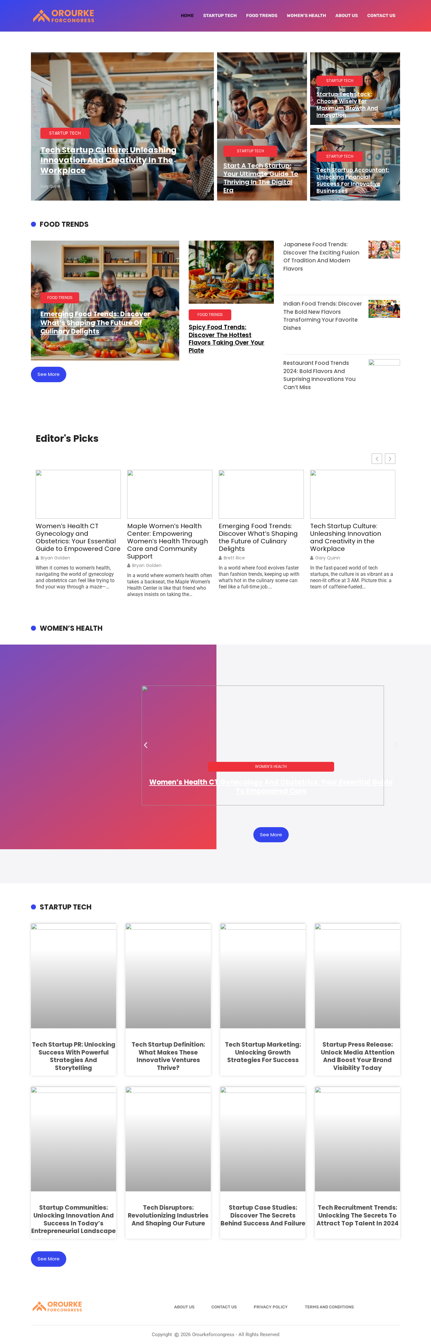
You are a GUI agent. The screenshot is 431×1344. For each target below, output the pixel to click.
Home (187, 15)
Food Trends (261, 15)
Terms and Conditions (329, 1307)
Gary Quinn (327, 557)
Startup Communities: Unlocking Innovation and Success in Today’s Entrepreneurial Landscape (73, 1219)
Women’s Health (306, 15)
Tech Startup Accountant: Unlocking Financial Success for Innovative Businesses (352, 180)
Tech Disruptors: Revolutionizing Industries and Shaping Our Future (168, 1215)
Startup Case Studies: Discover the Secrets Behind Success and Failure (263, 1215)
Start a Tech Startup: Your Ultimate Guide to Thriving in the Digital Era (260, 178)
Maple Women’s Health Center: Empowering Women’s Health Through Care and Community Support (167, 541)
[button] (146, 745)
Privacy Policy (271, 1307)
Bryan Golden (55, 557)
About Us (346, 15)
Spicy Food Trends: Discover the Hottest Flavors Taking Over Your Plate (226, 339)
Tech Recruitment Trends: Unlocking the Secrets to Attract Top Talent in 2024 (357, 1215)
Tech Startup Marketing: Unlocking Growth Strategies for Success (263, 1052)
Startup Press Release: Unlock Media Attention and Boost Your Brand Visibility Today (357, 1056)
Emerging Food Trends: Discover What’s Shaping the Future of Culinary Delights (95, 322)
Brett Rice (234, 557)
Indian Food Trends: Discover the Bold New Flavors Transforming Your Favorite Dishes (322, 316)
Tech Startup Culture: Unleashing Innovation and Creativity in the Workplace (108, 160)
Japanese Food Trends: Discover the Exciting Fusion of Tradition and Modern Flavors (321, 256)
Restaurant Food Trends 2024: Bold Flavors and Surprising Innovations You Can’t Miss (319, 375)
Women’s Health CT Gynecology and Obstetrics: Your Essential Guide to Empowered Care (78, 537)
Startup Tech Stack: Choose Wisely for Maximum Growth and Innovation (347, 105)
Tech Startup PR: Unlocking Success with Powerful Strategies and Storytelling (73, 1056)
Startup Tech (220, 15)
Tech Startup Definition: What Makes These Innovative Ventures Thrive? (168, 1056)
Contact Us (381, 15)
